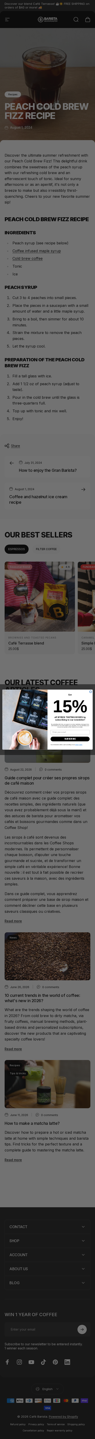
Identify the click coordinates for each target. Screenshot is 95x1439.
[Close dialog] (90, 691)
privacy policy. (79, 744)
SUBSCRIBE (70, 739)
